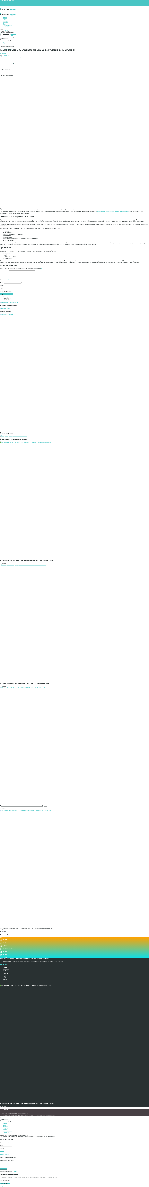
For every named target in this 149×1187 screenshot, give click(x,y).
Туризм (5, 43)
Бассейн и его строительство (9, 305)
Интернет (6, 22)
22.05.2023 (3, 54)
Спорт (4, 19)
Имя (1, 282)
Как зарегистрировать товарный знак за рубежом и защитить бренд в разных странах (27, 560)
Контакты (6, 5)
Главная (5, 3)
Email (2, 285)
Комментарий (4, 280)
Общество (6, 55)
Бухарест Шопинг (5, 312)
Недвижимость (7, 25)
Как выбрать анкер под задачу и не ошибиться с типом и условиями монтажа (24, 683)
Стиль (5, 978)
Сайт (1, 288)
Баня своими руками (6, 433)
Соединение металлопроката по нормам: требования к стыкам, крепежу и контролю (26, 929)
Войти (15, 1171)
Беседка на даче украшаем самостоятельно (13, 439)
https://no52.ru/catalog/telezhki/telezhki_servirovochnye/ (113, 211)
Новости (5, 973)
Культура (5, 21)
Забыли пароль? (4, 1154)
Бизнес (5, 18)
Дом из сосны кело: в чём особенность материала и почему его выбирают (23, 806)
